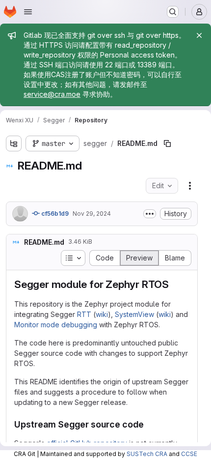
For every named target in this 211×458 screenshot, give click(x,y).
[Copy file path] (167, 143)
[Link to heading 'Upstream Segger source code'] (149, 424)
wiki (102, 314)
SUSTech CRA (147, 454)
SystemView (134, 314)
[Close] (199, 35)
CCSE (189, 454)
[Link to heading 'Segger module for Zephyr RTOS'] (174, 284)
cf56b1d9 (54, 213)
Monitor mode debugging (55, 324)
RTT (84, 314)
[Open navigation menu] (28, 12)
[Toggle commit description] (149, 213)
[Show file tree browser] (14, 143)
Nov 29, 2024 (92, 213)
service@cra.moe (52, 94)
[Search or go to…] (173, 12)
